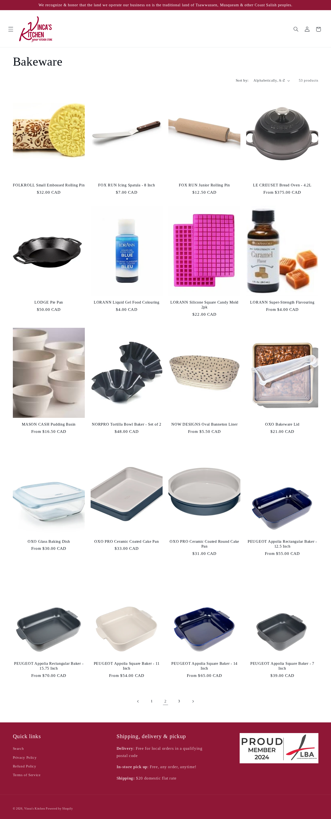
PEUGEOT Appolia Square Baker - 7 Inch (282, 666)
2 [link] (165, 701)
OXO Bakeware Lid (282, 424)
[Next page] (192, 701)
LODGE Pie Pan (48, 302)
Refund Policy (24, 766)
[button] (10, 29)
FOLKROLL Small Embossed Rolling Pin (49, 185)
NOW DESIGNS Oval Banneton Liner (204, 424)
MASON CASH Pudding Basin (49, 424)
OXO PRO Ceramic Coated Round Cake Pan (204, 544)
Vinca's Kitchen (34, 808)
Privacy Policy (25, 757)
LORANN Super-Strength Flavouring (282, 302)
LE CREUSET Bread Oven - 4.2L (282, 185)
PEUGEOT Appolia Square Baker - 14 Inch (204, 666)
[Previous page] (138, 701)
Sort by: (242, 80)
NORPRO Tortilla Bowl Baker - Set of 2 (126, 424)
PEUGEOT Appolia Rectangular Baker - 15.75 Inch (48, 666)
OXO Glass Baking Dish (49, 541)
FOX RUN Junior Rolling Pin (204, 185)
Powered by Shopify (59, 808)
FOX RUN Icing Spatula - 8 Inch (126, 185)
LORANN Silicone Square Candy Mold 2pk (204, 304)
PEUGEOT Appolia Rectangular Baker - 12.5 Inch (282, 544)
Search (18, 748)
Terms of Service (27, 775)
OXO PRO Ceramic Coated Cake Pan (126, 541)
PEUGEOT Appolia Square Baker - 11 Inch (127, 666)
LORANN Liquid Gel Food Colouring (126, 302)
